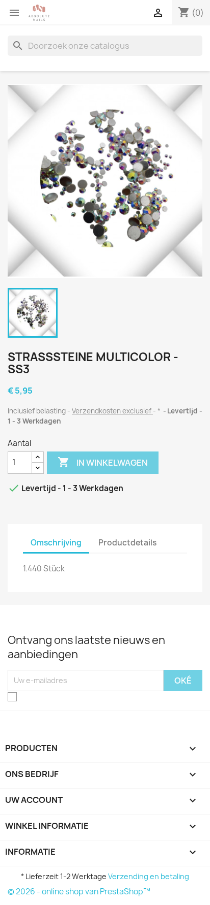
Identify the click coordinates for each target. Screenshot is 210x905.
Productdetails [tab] (127, 542)
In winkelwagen (103, 462)
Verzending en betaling (148, 876)
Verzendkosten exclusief (112, 410)
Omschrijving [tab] (56, 542)
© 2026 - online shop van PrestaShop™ (79, 891)
